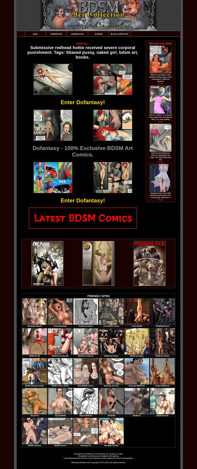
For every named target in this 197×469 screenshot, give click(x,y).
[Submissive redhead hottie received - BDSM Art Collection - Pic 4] (112, 125)
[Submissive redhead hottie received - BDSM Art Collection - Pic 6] (112, 177)
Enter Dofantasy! (83, 102)
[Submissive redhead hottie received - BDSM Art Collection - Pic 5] (53, 177)
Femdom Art (56, 34)
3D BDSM (98, 34)
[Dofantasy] (47, 285)
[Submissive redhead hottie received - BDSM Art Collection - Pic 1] (53, 79)
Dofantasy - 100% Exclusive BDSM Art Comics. (83, 151)
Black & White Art (119, 34)
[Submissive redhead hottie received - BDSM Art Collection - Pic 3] (53, 125)
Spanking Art (77, 34)
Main (35, 34)
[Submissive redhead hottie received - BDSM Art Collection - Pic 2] (112, 79)
